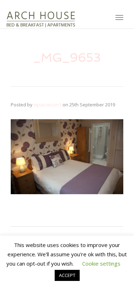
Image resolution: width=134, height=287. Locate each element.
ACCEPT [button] (67, 275)
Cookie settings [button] (101, 263)
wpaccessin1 (47, 104)
